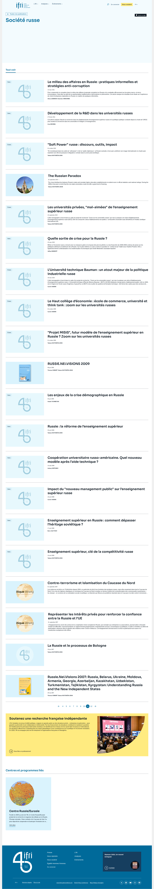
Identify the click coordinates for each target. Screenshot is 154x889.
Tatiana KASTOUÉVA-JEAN (55, 155)
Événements (56, 4)
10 (84, 706)
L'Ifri (35, 4)
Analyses (44, 4)
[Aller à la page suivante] (95, 706)
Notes (9, 82)
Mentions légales (27, 882)
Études (9, 144)
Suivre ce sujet (142, 15)
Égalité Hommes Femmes (56, 863)
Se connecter (115, 4)
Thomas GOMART (52, 370)
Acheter (112, 868)
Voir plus (12, 825)
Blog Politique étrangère (96, 882)
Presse (49, 852)
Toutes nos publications (18, 14)
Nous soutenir (127, 4)
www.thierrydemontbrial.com (64, 882)
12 (91, 706)
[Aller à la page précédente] (58, 706)
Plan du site (37, 882)
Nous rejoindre (52, 856)
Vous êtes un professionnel (22, 751)
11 (88, 706)
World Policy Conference (81, 882)
